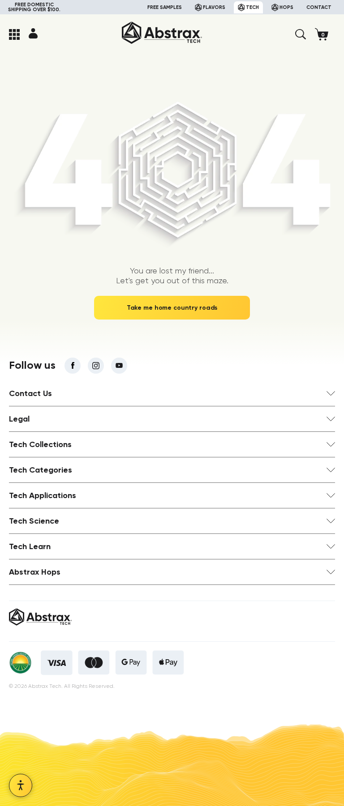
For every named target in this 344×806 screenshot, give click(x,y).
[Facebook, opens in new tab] (72, 366)
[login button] (33, 33)
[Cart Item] (325, 34)
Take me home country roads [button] (172, 307)
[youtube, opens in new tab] (119, 366)
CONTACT (318, 7)
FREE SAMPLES (164, 7)
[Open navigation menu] (14, 34)
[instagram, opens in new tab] (96, 366)
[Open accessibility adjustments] (20, 785)
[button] (300, 34)
